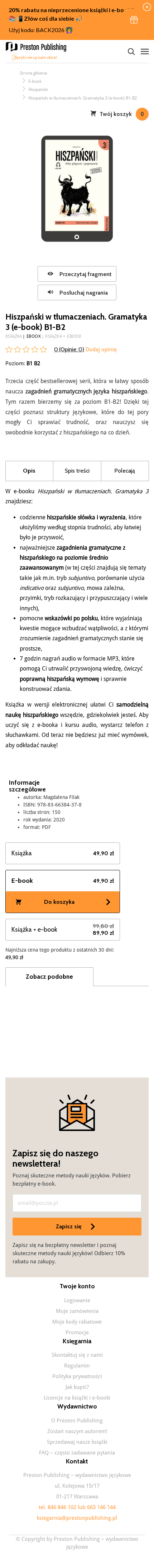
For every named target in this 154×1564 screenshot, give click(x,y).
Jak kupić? (77, 1387)
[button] (133, 20)
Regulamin (77, 1365)
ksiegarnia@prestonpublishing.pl (77, 1518)
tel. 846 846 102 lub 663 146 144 (77, 1507)
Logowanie (77, 1300)
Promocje (77, 1332)
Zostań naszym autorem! (77, 1431)
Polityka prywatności (77, 1376)
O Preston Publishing (77, 1420)
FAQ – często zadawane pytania (77, 1453)
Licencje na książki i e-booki (77, 1398)
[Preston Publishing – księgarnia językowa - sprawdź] (37, 51)
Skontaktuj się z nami (77, 1355)
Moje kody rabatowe (77, 1322)
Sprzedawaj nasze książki (77, 1442)
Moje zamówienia (77, 1311)
